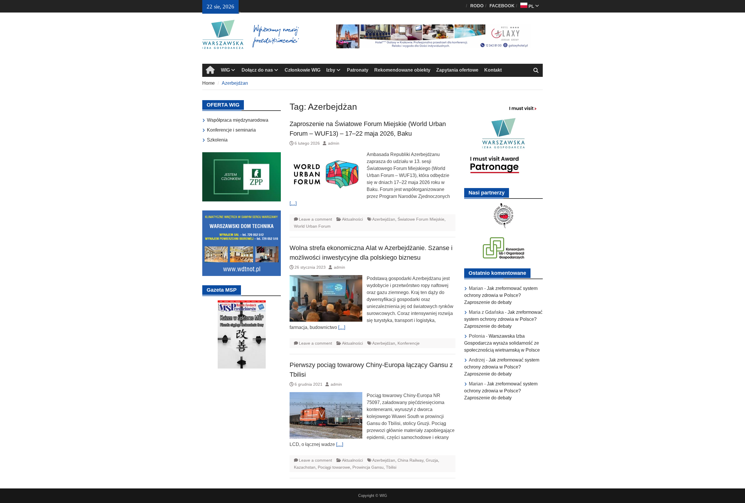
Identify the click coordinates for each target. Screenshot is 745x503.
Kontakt (493, 70)
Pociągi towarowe (334, 467)
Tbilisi (391, 467)
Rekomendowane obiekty (402, 70)
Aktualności (352, 219)
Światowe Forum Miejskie (421, 219)
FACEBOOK (502, 5)
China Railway (410, 460)
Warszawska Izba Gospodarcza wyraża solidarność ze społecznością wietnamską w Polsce (502, 343)
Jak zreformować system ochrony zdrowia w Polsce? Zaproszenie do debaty (501, 295)
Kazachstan (304, 467)
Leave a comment (315, 219)
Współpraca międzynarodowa (237, 120)
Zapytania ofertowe (457, 70)
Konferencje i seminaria (231, 129)
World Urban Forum (312, 226)
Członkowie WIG (302, 70)
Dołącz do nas (257, 70)
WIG (225, 70)
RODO (477, 5)
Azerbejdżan (383, 219)
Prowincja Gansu (368, 467)
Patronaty (357, 70)
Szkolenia (217, 139)
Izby (330, 70)
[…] (293, 203)
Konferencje (409, 343)
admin (333, 143)
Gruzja (432, 460)
